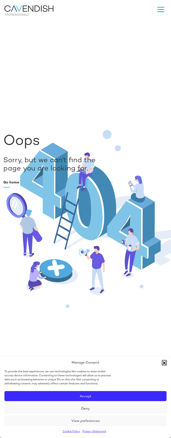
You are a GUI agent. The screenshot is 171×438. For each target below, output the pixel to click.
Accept (86, 396)
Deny (85, 408)
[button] (164, 362)
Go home (11, 182)
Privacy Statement (94, 431)
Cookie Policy (71, 431)
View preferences (85, 421)
